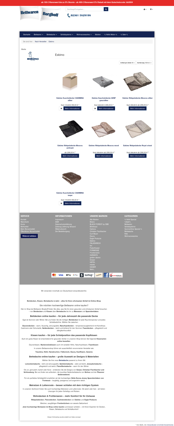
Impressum (59, 219)
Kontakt (23, 219)
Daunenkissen (34, 344)
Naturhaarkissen (81, 344)
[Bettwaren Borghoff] (40, 14)
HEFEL (92, 262)
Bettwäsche (51, 34)
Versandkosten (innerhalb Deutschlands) (160, 425)
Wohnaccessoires (83, 34)
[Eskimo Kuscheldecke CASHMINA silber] (70, 81)
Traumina (39, 352)
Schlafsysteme (66, 34)
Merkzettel (24, 226)
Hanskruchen (54, 352)
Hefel (46, 352)
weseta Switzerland (80, 403)
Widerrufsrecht (60, 229)
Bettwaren (38, 34)
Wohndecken (39, 396)
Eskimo (92, 241)
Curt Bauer (94, 233)
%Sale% (128, 222)
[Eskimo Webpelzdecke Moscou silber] (138, 81)
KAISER (93, 267)
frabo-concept (76, 417)
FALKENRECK (95, 243)
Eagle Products (95, 238)
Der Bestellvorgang (62, 231)
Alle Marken (94, 219)
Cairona (93, 229)
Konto (23, 224)
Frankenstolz (95, 252)
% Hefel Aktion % (110, 34)
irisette (92, 264)
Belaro (92, 222)
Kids (126, 233)
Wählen (143, 63)
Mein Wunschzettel (28, 229)
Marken (98, 34)
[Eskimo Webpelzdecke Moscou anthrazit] (70, 129)
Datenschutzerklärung (63, 224)
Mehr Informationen (72, 108)
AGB (57, 222)
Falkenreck (65, 352)
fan (91, 245)
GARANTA (94, 255)
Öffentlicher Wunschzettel (30, 231)
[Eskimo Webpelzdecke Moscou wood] (104, 129)
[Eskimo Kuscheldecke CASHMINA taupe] (70, 176)
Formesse (46, 380)
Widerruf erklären (29, 236)
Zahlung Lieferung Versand (65, 226)
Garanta (89, 352)
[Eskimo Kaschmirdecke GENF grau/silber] (104, 81)
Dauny (92, 236)
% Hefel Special (130, 219)
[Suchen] (106, 9)
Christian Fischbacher (98, 231)
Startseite (26, 34)
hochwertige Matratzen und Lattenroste (66, 389)
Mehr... (92, 269)
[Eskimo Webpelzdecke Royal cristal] (138, 129)
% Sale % (124, 34)
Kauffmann (80, 352)
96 (127, 63)
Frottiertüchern (63, 403)
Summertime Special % (133, 229)
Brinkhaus (93, 226)
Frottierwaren (55, 396)
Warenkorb (25, 222)
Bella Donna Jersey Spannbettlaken (85, 378)
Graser (92, 260)
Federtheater (95, 248)
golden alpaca (95, 257)
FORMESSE (94, 250)
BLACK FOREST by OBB (99, 224)
